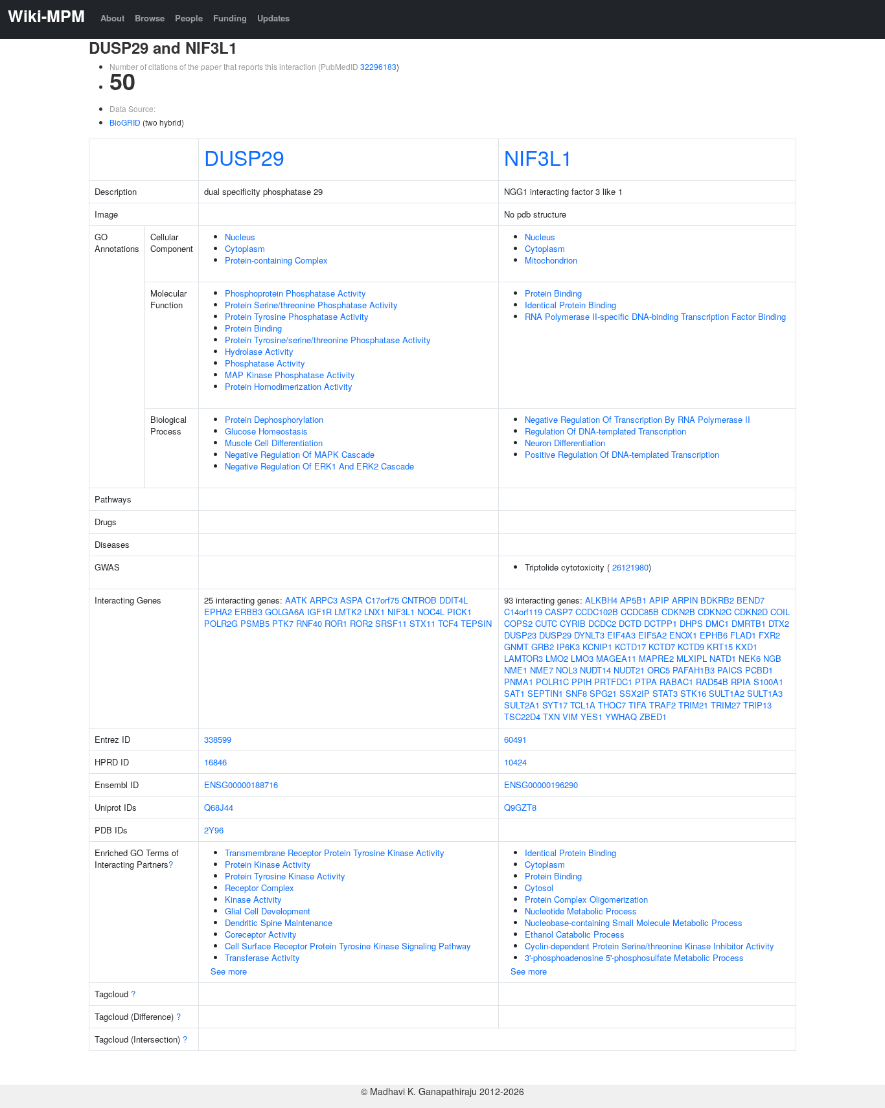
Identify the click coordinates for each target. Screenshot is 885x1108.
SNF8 (576, 693)
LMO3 (582, 658)
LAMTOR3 (523, 658)
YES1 (591, 716)
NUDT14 (595, 670)
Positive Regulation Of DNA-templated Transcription (622, 454)
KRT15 (720, 646)
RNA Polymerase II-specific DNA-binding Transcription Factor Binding (655, 316)
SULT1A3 (765, 693)
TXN (551, 716)
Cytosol (539, 887)
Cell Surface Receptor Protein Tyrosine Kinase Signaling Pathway (348, 946)
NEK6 (750, 658)
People (189, 18)
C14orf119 (523, 611)
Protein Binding (253, 328)
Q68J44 (218, 807)
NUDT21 (629, 670)
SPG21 (603, 693)
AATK (296, 600)
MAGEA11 (616, 658)
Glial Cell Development (267, 911)
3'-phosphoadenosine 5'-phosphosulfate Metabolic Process (634, 957)
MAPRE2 (656, 658)
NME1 (515, 670)
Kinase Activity (253, 899)
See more (229, 971)
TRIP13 (757, 705)
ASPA (351, 600)
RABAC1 (676, 681)
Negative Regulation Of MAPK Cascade (299, 454)
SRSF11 (391, 623)
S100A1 (768, 681)
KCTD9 (691, 646)
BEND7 (750, 600)
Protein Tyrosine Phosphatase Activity (297, 316)
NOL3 (566, 670)
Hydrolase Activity (259, 351)
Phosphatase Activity (265, 363)
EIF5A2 (652, 635)
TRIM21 (693, 705)
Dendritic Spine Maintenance (278, 922)
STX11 (422, 623)
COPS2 (518, 623)
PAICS (729, 670)
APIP (659, 600)
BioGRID (125, 122)
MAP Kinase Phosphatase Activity (290, 374)
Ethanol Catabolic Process (575, 934)
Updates (273, 18)
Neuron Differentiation (565, 442)
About (112, 18)
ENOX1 (683, 635)
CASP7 (559, 611)
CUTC (546, 623)
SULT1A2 (726, 693)
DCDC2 (602, 623)
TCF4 (448, 623)
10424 (515, 762)
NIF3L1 (538, 157)
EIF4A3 (621, 635)
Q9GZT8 (520, 807)
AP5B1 (633, 600)
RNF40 (309, 623)
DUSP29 (244, 157)
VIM (570, 716)
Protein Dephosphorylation (274, 419)
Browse (150, 18)
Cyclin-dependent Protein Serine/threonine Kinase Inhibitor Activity (649, 946)
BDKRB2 (717, 600)
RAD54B (712, 681)
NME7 (541, 670)
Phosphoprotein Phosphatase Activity (295, 293)
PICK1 (459, 611)
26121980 (630, 567)
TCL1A (582, 705)
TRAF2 (662, 705)
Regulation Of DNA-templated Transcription (605, 431)
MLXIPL (691, 658)
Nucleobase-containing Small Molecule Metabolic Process (633, 922)
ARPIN (685, 600)
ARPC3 (324, 600)
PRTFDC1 (613, 681)
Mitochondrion (551, 260)
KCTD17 (630, 646)
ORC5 (658, 670)
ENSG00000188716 (241, 784)
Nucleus (240, 237)
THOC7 (612, 705)
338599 (217, 739)
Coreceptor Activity (261, 934)
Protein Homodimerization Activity (288, 386)
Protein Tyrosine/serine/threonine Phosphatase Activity (328, 340)
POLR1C (552, 681)
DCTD (630, 623)
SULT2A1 (522, 705)
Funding (230, 18)
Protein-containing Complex (276, 260)
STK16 (693, 693)
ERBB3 (248, 611)
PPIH (581, 681)
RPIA (741, 681)
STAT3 (665, 693)
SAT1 (514, 693)
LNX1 (374, 611)
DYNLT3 (589, 635)
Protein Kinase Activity (268, 864)
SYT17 (555, 705)
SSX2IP (634, 693)
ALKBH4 (601, 600)
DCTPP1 (660, 623)
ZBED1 (653, 716)
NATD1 (722, 658)
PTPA (646, 681)
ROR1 (336, 623)
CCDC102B (596, 611)
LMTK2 (348, 611)
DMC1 (717, 623)
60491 (515, 739)
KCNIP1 (597, 646)
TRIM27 (726, 705)
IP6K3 (568, 646)
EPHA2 (218, 611)
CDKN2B (678, 611)
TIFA (637, 705)
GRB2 (542, 646)
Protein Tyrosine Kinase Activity (285, 876)
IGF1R (319, 611)
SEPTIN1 (545, 693)
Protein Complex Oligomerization (586, 899)
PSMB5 (255, 623)
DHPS (691, 623)
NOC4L (430, 611)
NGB (772, 658)
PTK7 (282, 623)
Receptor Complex (259, 887)
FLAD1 (743, 635)
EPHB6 (714, 635)
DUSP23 (520, 635)
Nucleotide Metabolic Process (581, 911)
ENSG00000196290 (541, 784)
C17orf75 (382, 600)
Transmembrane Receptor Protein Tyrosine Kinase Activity (334, 852)
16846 (215, 762)
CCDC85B (640, 611)
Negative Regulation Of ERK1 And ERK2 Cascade (319, 466)
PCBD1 (759, 670)
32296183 (378, 66)
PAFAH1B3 (693, 670)
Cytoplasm (245, 248)
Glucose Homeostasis (266, 431)
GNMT (516, 646)
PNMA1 (518, 681)
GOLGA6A (285, 611)
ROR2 (361, 623)
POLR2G (221, 623)
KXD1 (746, 646)
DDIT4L (453, 600)
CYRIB (573, 623)
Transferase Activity (262, 957)
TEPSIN (476, 623)
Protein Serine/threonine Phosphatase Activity (311, 305)
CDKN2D (751, 611)
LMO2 (557, 658)
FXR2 (769, 635)
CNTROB (419, 600)
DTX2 (778, 623)
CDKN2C (714, 611)
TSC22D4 (522, 716)
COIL (780, 611)
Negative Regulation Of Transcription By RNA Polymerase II (637, 419)
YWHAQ (621, 716)
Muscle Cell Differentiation (274, 442)
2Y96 (214, 830)
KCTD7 (662, 646)
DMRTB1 (748, 623)
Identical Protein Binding (570, 305)
